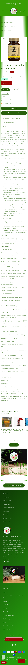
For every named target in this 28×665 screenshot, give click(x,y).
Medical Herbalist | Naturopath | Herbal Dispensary (13, 596)
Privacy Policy (6, 497)
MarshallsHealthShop (13, 657)
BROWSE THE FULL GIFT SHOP (14, 485)
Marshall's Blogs (7, 518)
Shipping (8, 74)
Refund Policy (6, 504)
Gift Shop (5, 608)
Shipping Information (8, 507)
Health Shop (6, 605)
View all (14, 444)
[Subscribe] (21, 639)
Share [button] (4, 126)
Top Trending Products (9, 619)
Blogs (4, 622)
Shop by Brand (6, 601)
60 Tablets (15, 89)
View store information (8, 122)
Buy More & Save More (8, 615)
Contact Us (6, 511)
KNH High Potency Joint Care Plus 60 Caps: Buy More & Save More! (18, 430)
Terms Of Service (7, 500)
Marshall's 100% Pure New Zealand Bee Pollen (6, 430)
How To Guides (7, 629)
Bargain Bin (6, 611)
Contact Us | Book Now (9, 626)
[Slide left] (10, 440)
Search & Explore (7, 521)
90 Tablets (5, 93)
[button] (3, 11)
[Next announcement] (25, 3)
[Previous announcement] (3, 3)
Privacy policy (16, 659)
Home (4, 592)
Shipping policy (15, 661)
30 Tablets (5, 89)
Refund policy (8, 659)
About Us (5, 514)
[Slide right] (17, 440)
